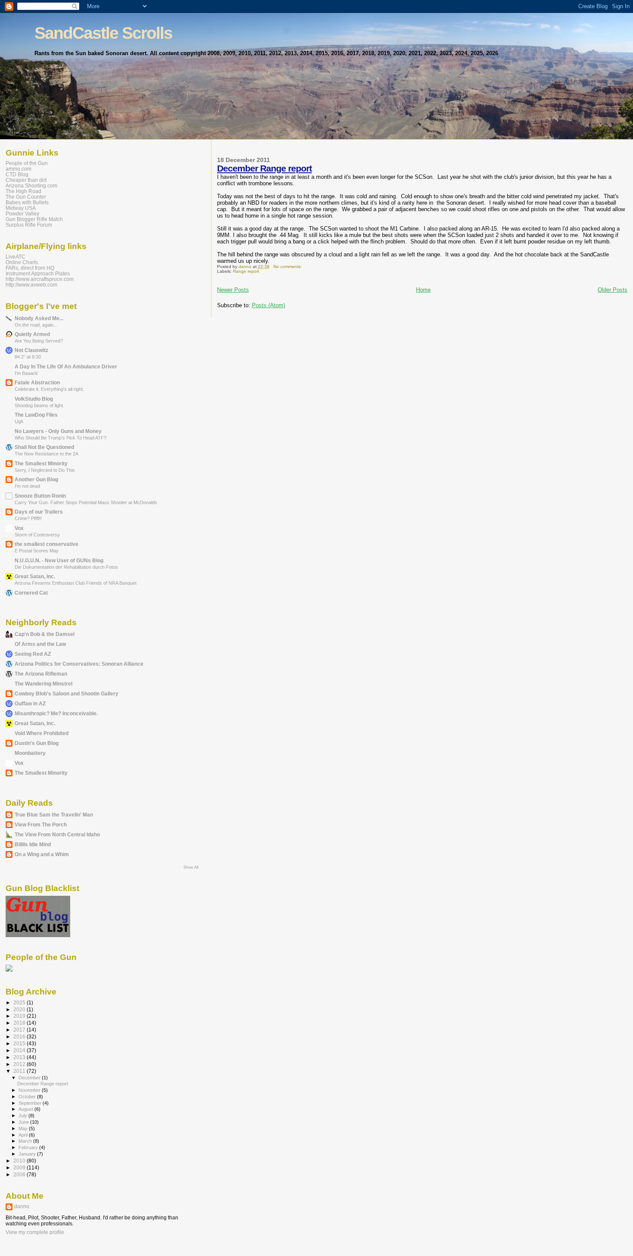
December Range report (264, 168)
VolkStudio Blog (34, 399)
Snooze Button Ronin (40, 496)
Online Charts (22, 262)
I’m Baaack (26, 373)
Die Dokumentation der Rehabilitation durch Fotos (66, 567)
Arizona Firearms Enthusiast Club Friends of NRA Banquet (76, 583)
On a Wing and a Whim (42, 854)
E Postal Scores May (37, 550)
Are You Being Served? (39, 340)
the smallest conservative (46, 544)
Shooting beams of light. (39, 405)
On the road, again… (36, 324)
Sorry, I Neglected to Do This (45, 470)
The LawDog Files (36, 415)
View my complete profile (35, 1232)
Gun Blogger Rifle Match (34, 219)
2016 (20, 1036)
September (31, 1103)
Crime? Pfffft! (28, 518)
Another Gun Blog (36, 479)
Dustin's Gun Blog (37, 743)
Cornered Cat (31, 592)
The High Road (23, 191)
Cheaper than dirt (26, 180)
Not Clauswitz (31, 350)
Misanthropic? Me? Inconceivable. (56, 713)
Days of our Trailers (39, 511)
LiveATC (15, 256)
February (29, 1147)
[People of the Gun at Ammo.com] (9, 970)
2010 (20, 1160)
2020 (20, 1009)
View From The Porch (41, 824)
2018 (20, 1022)
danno (21, 1206)
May (24, 1128)
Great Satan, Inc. (35, 576)
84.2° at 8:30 (28, 356)
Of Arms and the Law (40, 644)
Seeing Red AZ (33, 654)
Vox (19, 528)
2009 (20, 1167)
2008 (20, 1174)
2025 (20, 1002)
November (30, 1090)
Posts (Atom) (268, 305)
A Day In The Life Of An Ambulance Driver (66, 366)
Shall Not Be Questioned (44, 447)
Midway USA (21, 208)
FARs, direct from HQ (30, 268)
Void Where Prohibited (41, 733)
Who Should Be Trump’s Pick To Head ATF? (60, 437)
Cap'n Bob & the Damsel (44, 634)
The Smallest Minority (41, 463)
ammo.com (18, 168)
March (26, 1141)
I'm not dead (27, 486)
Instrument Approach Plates (38, 273)
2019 (20, 1016)
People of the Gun (27, 163)
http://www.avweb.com (31, 284)
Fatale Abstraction (37, 382)
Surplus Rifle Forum (29, 225)
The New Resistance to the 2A (46, 453)
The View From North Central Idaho (57, 834)
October (28, 1096)
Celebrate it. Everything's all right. (49, 389)
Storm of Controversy (37, 534)
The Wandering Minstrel (43, 683)
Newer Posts (233, 290)
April (24, 1135)
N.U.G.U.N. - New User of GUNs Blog (59, 560)
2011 (20, 1071)
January (28, 1153)
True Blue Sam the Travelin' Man (54, 814)
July (23, 1115)
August (26, 1109)
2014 (20, 1050)
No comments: (288, 266)
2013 (20, 1057)
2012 (20, 1064)
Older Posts (612, 290)
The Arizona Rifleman (41, 673)
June (24, 1122)
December (30, 1077)
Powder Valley (22, 213)
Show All (191, 867)
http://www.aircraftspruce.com (40, 279)
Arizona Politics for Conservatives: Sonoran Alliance (79, 664)
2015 (20, 1043)
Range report (246, 271)
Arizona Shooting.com (31, 185)
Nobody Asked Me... (39, 318)
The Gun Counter (26, 196)
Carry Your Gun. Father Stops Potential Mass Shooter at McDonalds (86, 502)
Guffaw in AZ (30, 703)
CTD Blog (17, 174)
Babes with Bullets (27, 202)
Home (423, 290)
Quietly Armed (32, 334)
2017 (20, 1029)
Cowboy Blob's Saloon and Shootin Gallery (66, 693)
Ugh (19, 421)
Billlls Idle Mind (33, 844)
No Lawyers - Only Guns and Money (58, 431)
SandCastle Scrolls (103, 33)
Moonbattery (30, 753)
